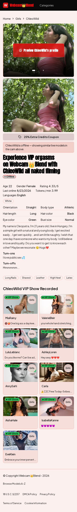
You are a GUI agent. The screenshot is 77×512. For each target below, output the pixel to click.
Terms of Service (12, 503)
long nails (10, 277)
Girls (18, 18)
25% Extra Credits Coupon (43, 137)
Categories (47, 5)
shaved (26, 277)
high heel (55, 277)
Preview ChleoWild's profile (43, 51)
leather (40, 277)
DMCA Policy (30, 494)
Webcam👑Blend (19, 5)
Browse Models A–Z (14, 483)
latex (69, 277)
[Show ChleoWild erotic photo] (34, 70)
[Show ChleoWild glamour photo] (43, 70)
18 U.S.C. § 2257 (11, 494)
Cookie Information (35, 503)
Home (7, 18)
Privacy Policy (47, 494)
